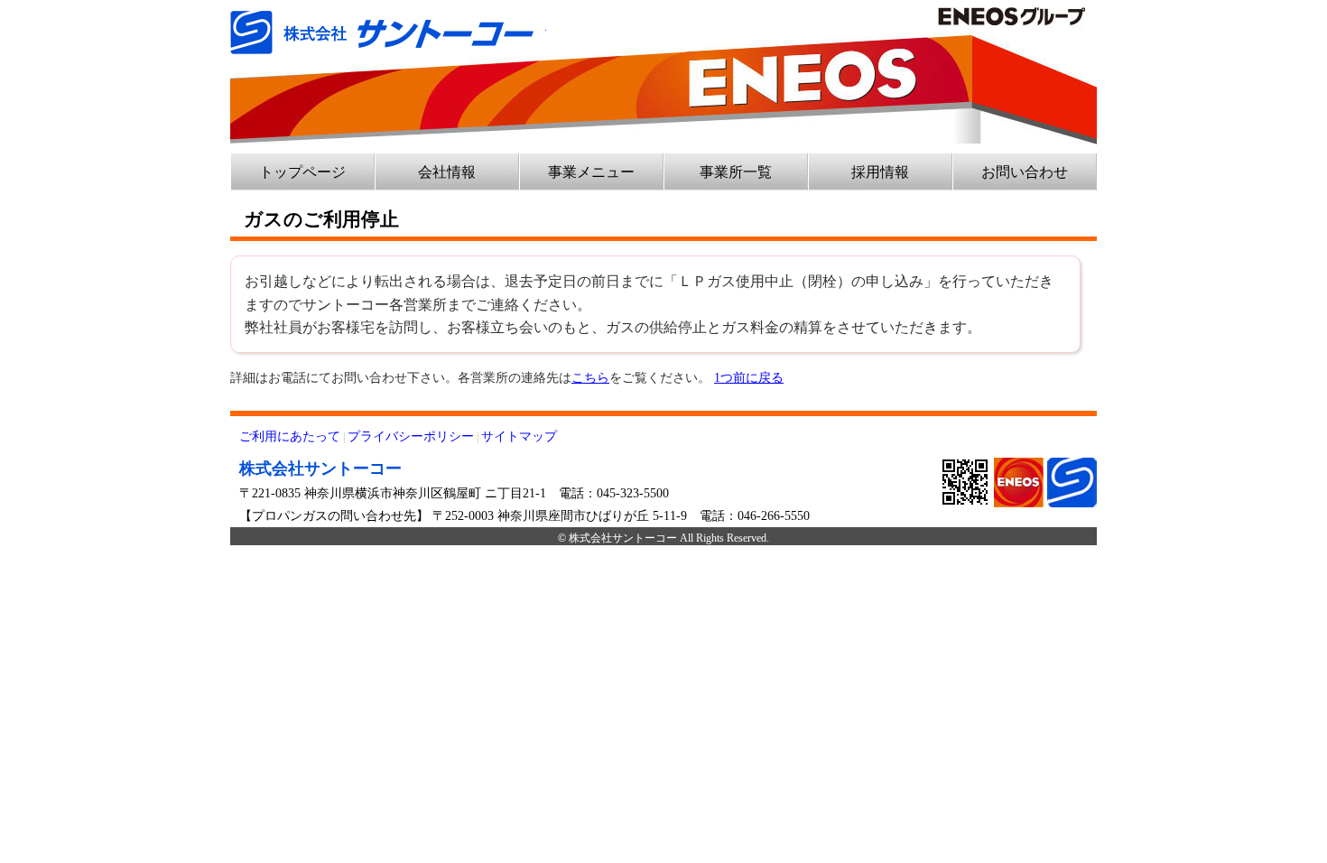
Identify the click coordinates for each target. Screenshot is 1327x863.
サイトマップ (519, 436)
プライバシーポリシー (411, 436)
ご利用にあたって (289, 436)
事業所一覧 (736, 172)
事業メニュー (591, 172)
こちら (590, 378)
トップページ (302, 172)
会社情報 (447, 172)
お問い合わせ (1024, 172)
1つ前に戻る (749, 378)
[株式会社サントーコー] (388, 22)
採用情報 (880, 172)
